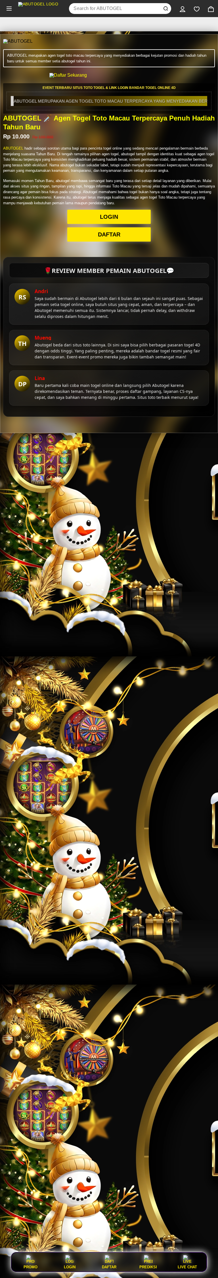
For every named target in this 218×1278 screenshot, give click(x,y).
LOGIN (109, 217)
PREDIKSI (148, 1267)
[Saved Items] (197, 8)
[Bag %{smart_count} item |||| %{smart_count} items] (211, 8)
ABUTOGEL (13, 148)
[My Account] (182, 8)
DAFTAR (109, 234)
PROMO (30, 1267)
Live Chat (187, 1267)
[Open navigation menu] (9, 8)
